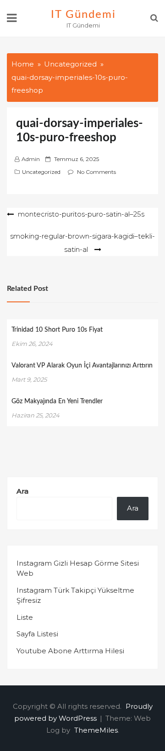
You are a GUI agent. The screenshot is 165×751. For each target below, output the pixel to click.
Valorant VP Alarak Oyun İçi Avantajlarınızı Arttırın (82, 365)
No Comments (96, 171)
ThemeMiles (96, 730)
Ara (22, 491)
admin (31, 159)
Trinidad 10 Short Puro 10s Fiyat (57, 330)
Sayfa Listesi (37, 633)
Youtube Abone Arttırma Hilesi (70, 650)
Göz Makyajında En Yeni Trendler (57, 401)
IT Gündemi (83, 14)
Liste (24, 617)
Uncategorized (41, 171)
